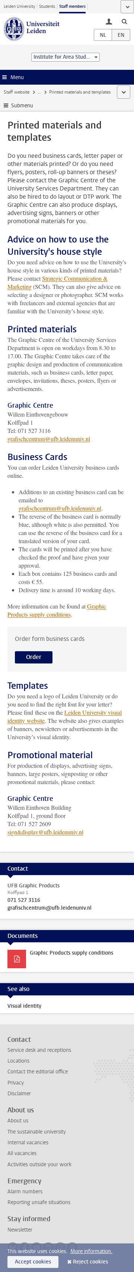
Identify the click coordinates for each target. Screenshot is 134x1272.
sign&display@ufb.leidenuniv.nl (45, 832)
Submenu (22, 105)
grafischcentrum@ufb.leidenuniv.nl (48, 439)
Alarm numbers (24, 1191)
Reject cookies (90, 1261)
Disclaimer (19, 1093)
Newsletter (19, 1229)
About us (17, 1120)
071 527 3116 (23, 900)
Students (47, 6)
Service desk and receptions (39, 1050)
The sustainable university (36, 1131)
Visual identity (24, 1006)
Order (33, 657)
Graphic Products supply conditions (56, 610)
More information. (91, 1251)
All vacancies (21, 1153)
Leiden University (19, 6)
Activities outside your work (39, 1164)
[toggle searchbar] (124, 21)
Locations (18, 1060)
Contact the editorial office (37, 1071)
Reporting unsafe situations (38, 1202)
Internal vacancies (27, 1142)
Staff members (72, 6)
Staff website (16, 92)
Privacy (15, 1082)
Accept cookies (33, 1261)
